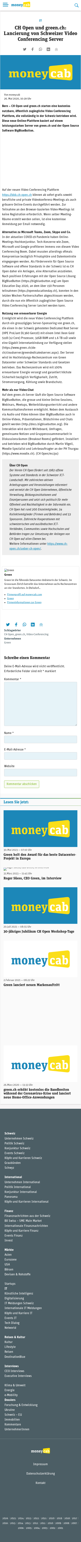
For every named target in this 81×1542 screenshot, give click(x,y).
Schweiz (10, 1133)
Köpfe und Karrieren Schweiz (23, 1158)
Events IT (11, 1318)
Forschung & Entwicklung (21, 1405)
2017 (74, 1518)
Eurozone (11, 1259)
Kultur (9, 1342)
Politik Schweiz (14, 1143)
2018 (67, 1518)
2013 (28, 1523)
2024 (21, 1518)
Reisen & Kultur (15, 1337)
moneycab (14, 95)
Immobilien (12, 1419)
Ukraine (10, 1410)
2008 (66, 1523)
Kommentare (13, 1424)
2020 (51, 1518)
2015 (12, 1523)
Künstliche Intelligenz (19, 1293)
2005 (29, 1528)
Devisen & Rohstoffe (18, 1274)
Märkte (9, 1250)
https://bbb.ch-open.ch (17, 195)
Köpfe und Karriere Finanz (21, 1230)
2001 (60, 1528)
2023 (28, 1518)
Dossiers (10, 1400)
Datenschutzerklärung (40, 1473)
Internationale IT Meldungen (23, 1308)
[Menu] (5, 5)
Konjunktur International (21, 1192)
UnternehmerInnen (17, 1429)
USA (7, 1264)
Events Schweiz (14, 1153)
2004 (37, 1528)
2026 (5, 1518)
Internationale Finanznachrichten (26, 1226)
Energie (10, 1390)
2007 (74, 1523)
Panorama (11, 1197)
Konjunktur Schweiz (17, 1148)
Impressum (40, 1464)
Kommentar (12, 679)
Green (10, 598)
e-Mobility (11, 1395)
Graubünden (13, 1163)
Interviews (12, 1366)
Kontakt (40, 1483)
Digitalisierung (14, 1298)
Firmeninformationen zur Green (24, 602)
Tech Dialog (12, 1323)
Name (9, 733)
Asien (8, 1254)
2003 (44, 1528)
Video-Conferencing (37, 634)
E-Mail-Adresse (15, 749)
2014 (20, 1523)
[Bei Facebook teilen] (32, 49)
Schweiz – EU (13, 1414)
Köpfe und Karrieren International (27, 1201)
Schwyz (9, 1167)
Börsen (9, 1269)
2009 (58, 1523)
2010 (50, 1523)
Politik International (18, 1187)
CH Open (9, 634)
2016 (5, 1523)
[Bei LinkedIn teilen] (48, 49)
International (13, 1177)
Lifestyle (10, 1347)
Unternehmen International (22, 1182)
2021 (44, 1518)
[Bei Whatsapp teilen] (40, 49)
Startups (10, 1283)
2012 (35, 1523)
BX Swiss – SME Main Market (23, 1221)
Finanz (9, 1211)
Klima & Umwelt (15, 1385)
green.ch (20, 634)
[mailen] (56, 49)
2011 (42, 1523)
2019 (59, 1518)
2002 (52, 1528)
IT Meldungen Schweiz (19, 1303)
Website (9, 766)
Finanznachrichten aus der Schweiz (27, 1216)
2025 (13, 1518)
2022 (36, 1518)
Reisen (9, 1351)
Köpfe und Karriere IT (18, 1313)
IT (40, 20)
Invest (9, 1240)
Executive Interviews (18, 1376)
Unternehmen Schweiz (19, 1138)
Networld (10, 1328)
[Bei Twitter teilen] (25, 49)
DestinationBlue (15, 1357)
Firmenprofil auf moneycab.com (24, 594)
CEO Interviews (14, 1371)
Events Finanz (14, 1235)
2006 (21, 1528)
